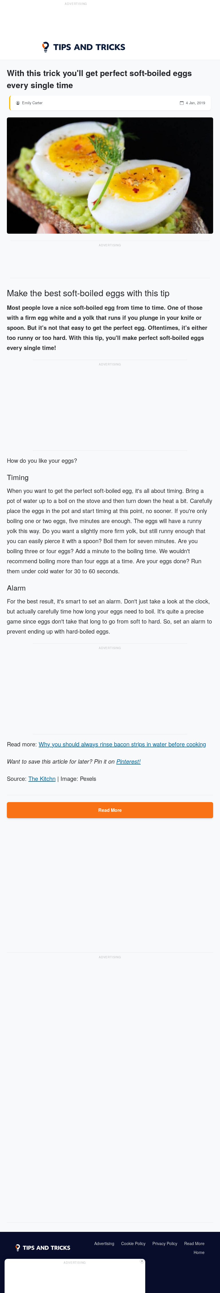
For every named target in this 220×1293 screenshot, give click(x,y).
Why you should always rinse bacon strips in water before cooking (122, 744)
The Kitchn (42, 778)
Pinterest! (128, 761)
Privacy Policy (164, 1243)
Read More (110, 810)
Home (199, 1252)
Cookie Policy (133, 1243)
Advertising (104, 1243)
